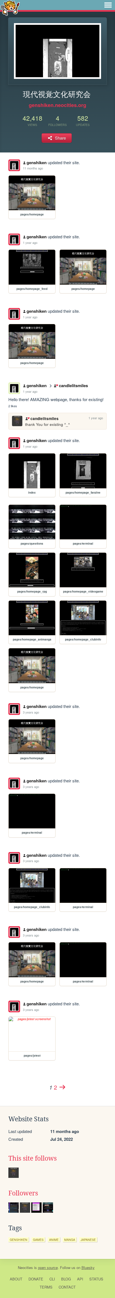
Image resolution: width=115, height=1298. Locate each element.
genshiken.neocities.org (57, 105)
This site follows (32, 1158)
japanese (88, 1240)
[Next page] (62, 1087)
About (16, 1279)
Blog (66, 1279)
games (38, 1240)
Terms (46, 1287)
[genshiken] (14, 165)
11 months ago (33, 168)
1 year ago (30, 242)
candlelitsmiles (73, 385)
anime (54, 1240)
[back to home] (10, 8)
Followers (23, 1193)
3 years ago (31, 712)
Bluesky (88, 1267)
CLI (52, 1279)
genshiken (37, 162)
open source (48, 1267)
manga (69, 1240)
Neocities (25, 1267)
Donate (35, 1279)
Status (96, 1279)
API (80, 1279)
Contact (67, 1287)
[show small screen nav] (108, 5)
